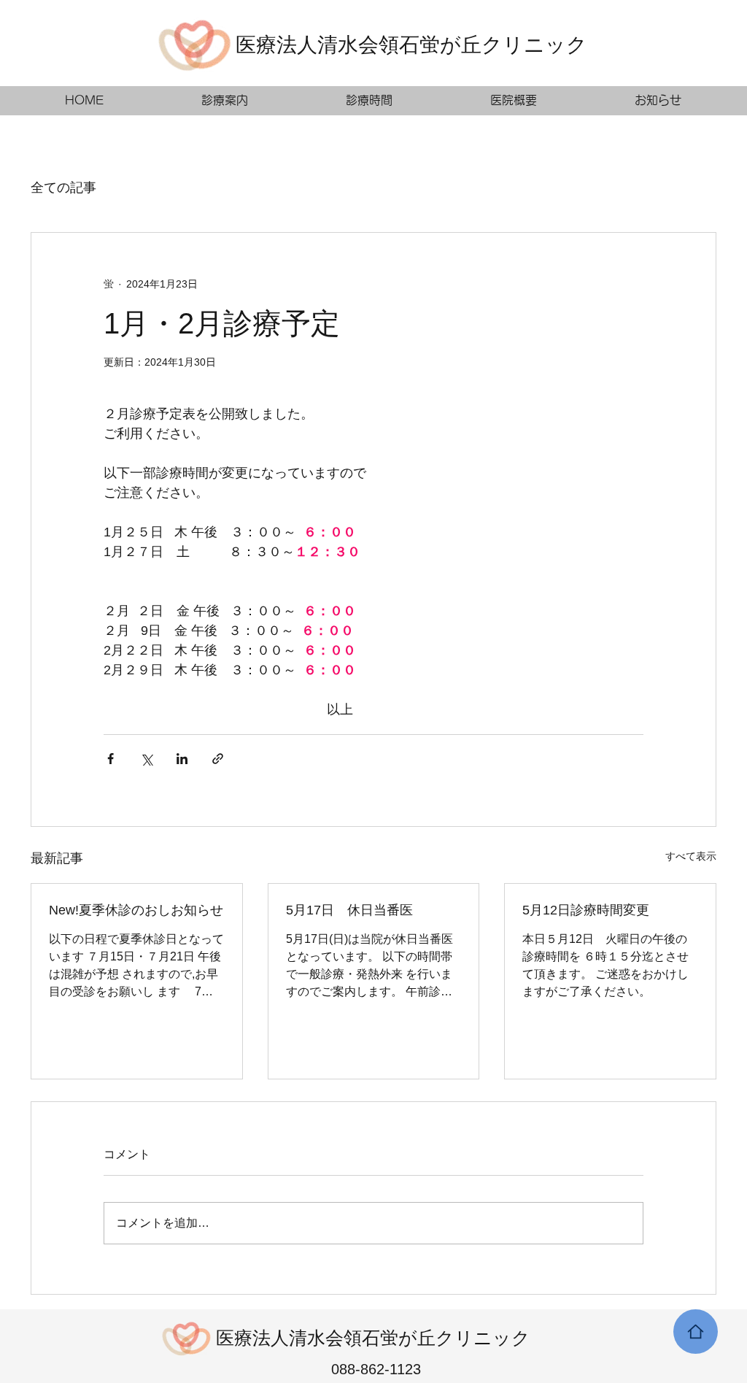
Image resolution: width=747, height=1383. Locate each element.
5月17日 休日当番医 (349, 910)
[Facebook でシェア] (110, 759)
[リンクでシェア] (218, 759)
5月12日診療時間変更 (585, 910)
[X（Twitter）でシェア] (146, 759)
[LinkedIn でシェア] (182, 759)
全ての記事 (63, 187)
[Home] (695, 1331)
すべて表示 (690, 856)
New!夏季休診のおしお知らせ (136, 910)
